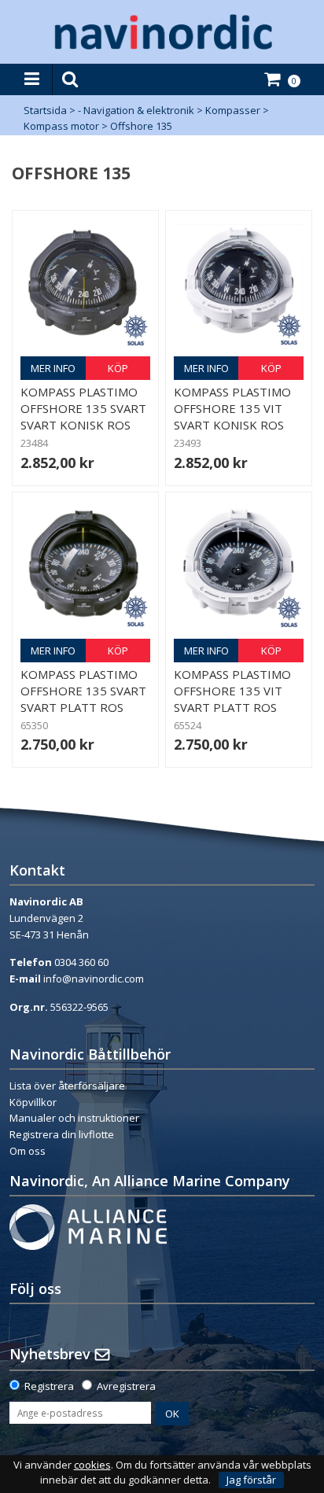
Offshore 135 (141, 126)
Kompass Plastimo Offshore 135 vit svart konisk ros (232, 408)
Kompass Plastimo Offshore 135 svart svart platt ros (83, 690)
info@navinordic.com (93, 978)
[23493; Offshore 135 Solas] (239, 283)
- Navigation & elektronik (136, 110)
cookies (92, 1465)
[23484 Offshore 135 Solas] (85, 283)
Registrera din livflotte (61, 1134)
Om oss (27, 1151)
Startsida (45, 110)
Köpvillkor (33, 1102)
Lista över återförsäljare (67, 1085)
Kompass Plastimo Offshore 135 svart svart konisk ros (83, 408)
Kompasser (232, 110)
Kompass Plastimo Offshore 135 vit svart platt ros (232, 690)
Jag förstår (251, 1480)
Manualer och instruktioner (74, 1118)
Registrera (49, 1386)
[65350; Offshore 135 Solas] (85, 565)
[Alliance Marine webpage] (88, 1225)
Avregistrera (126, 1386)
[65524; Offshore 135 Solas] (239, 565)
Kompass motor (61, 126)
